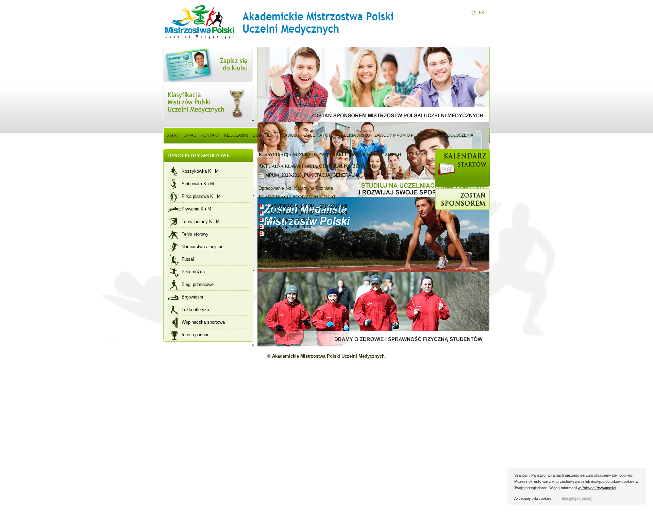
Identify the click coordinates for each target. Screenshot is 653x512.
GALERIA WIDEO (354, 135)
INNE (438, 135)
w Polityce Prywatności (597, 488)
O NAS (190, 135)
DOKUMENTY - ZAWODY (276, 135)
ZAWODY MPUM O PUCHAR (401, 135)
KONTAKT (210, 135)
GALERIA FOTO (319, 135)
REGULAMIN (236, 135)
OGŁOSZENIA (460, 135)
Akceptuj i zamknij (576, 498)
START (172, 135)
